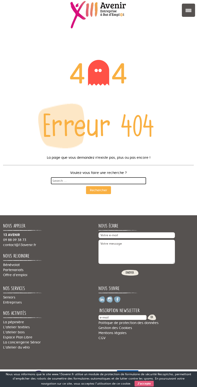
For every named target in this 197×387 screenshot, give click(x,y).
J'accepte (144, 383)
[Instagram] (109, 298)
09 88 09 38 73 (14, 240)
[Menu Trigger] (188, 10)
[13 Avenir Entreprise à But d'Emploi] (98, 15)
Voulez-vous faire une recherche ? (98, 173)
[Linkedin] (101, 298)
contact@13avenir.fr (19, 245)
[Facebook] (117, 298)
